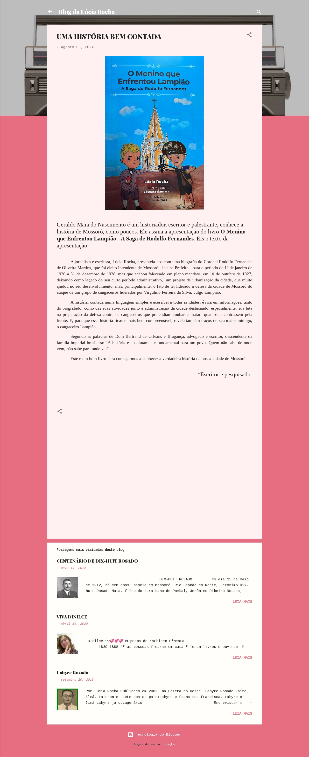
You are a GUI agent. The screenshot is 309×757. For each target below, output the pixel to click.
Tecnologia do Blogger (157, 735)
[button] (249, 36)
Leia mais (242, 602)
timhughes (169, 744)
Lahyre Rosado (72, 673)
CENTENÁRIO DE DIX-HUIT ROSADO (97, 561)
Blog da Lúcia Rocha (87, 11)
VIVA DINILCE (72, 617)
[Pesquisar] (259, 13)
